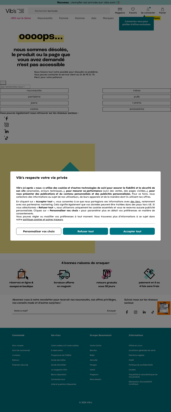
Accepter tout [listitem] (132, 231)
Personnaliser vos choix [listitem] (39, 231)
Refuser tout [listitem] (85, 231)
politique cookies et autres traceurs (43, 219)
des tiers (135, 201)
